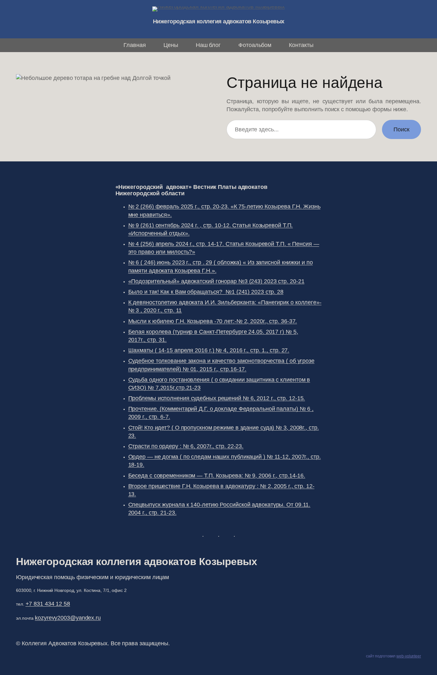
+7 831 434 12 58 (48, 604)
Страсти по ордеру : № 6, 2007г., (186, 446)
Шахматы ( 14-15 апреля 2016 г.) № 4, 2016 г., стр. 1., (209, 350)
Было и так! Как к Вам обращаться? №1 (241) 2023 (205, 292)
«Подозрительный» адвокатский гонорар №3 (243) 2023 (216, 281)
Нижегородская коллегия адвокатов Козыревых (218, 21)
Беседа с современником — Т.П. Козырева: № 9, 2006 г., (217, 475)
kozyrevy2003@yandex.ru (68, 618)
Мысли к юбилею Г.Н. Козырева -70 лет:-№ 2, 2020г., (212, 321)
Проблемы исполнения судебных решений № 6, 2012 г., (216, 398)
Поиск (401, 129)
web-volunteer (408, 656)
